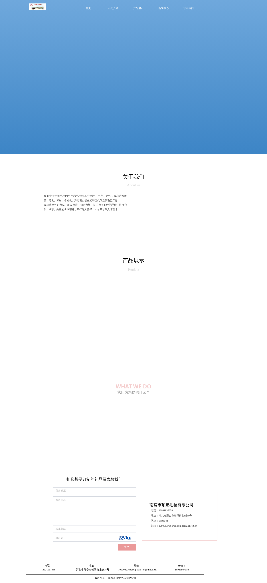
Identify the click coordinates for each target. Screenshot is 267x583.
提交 (126, 547)
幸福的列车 (139, 432)
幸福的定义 (139, 423)
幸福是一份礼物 (142, 441)
